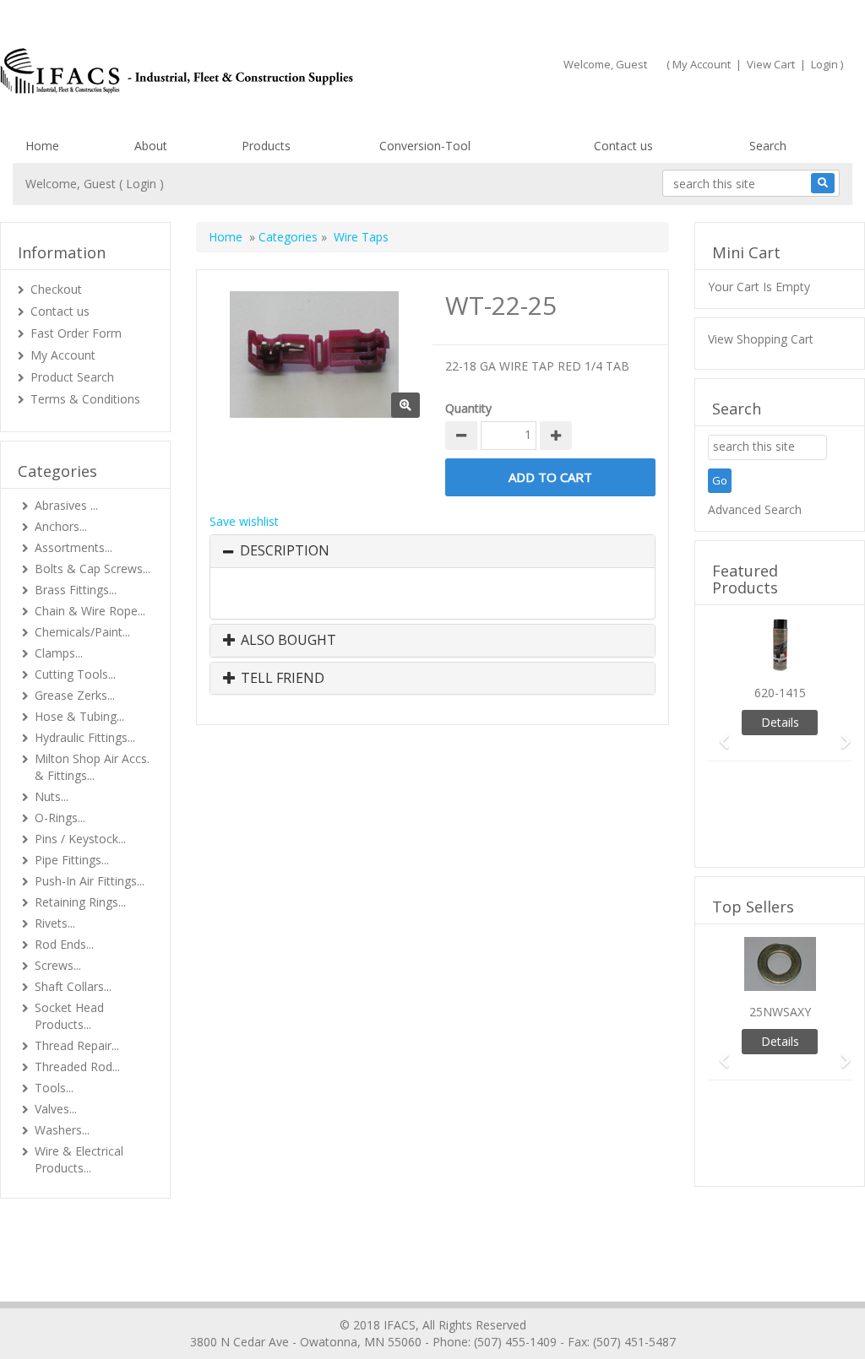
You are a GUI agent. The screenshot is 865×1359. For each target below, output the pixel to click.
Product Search (72, 377)
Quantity (468, 408)
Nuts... (51, 796)
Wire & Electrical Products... (79, 1159)
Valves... (56, 1109)
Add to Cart (550, 476)
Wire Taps (361, 237)
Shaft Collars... (73, 986)
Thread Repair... (77, 1045)
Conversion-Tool (425, 146)
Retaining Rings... (80, 902)
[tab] (432, 551)
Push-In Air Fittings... (89, 881)
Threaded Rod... (77, 1067)
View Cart (771, 64)
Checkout (56, 289)
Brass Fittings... (76, 590)
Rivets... (55, 923)
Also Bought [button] (286, 640)
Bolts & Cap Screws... (92, 568)
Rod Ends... (64, 944)
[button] (718, 734)
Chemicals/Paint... (82, 632)
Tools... (54, 1088)
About (150, 146)
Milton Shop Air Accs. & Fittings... (92, 766)
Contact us (623, 146)
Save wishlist (244, 521)
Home (42, 146)
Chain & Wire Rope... (90, 611)
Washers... (62, 1130)
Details (780, 722)
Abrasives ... (66, 505)
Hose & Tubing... (79, 716)
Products (266, 146)
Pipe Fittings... (72, 860)
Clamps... (59, 653)
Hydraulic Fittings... (85, 737)
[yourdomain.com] (205, 71)
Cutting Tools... (75, 674)
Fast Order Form (76, 333)
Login (824, 64)
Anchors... (61, 526)
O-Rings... (60, 817)
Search (767, 146)
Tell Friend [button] (280, 678)
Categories (288, 237)
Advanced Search (755, 509)
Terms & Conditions (85, 399)
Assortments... (73, 547)
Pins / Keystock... (80, 839)
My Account (701, 64)
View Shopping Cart (760, 339)
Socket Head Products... (69, 1015)
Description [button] (284, 551)
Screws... (58, 965)
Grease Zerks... (75, 695)
